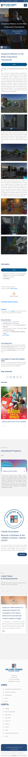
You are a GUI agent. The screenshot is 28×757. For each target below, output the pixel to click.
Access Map (6, 335)
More (3, 631)
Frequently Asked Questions (9, 302)
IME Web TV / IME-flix (10, 692)
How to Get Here (8, 1)
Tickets (2, 1)
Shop (6, 701)
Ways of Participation (10, 711)
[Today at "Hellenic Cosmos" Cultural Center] (24, 1)
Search (6, 698)
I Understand (14, 755)
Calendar (3, 309)
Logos (6, 736)
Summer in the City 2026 (10, 471)
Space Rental (8, 714)
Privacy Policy (21, 753)
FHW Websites (8, 695)
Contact (7, 727)
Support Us (7, 721)
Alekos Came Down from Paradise (14, 422)
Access (6, 730)
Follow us (7, 724)
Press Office (8, 717)
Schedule (16, 1)
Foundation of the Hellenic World (13, 689)
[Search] (27, 1)
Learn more (22, 554)
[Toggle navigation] (25, 5)
